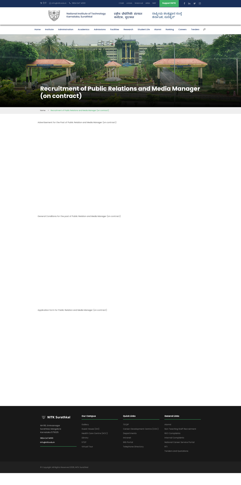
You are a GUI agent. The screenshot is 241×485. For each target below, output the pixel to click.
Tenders (195, 29)
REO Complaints (172, 433)
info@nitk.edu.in (59, 3)
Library (85, 437)
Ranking (170, 29)
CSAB (121, 3)
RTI (165, 446)
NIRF (154, 3)
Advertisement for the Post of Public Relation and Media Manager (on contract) (77, 122)
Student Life (144, 29)
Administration (65, 29)
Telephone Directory (133, 446)
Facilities (114, 29)
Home (38, 29)
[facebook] (185, 3)
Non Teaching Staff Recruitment (180, 428)
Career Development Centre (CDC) (141, 428)
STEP (84, 442)
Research (128, 29)
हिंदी (44, 3)
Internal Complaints (174, 437)
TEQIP (126, 424)
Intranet (127, 437)
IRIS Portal (128, 442)
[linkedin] (189, 3)
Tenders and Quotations (176, 451)
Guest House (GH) (90, 428)
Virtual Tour (87, 446)
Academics (83, 29)
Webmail (139, 3)
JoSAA (129, 3)
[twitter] (194, 3)
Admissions (100, 29)
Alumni (157, 29)
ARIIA (147, 3)
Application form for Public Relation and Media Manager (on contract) (72, 310)
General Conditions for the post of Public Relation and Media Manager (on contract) (79, 216)
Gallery (85, 424)
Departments (130, 433)
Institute (49, 29)
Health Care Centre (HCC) (95, 433)
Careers (182, 29)
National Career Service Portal (179, 442)
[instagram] (200, 3)
